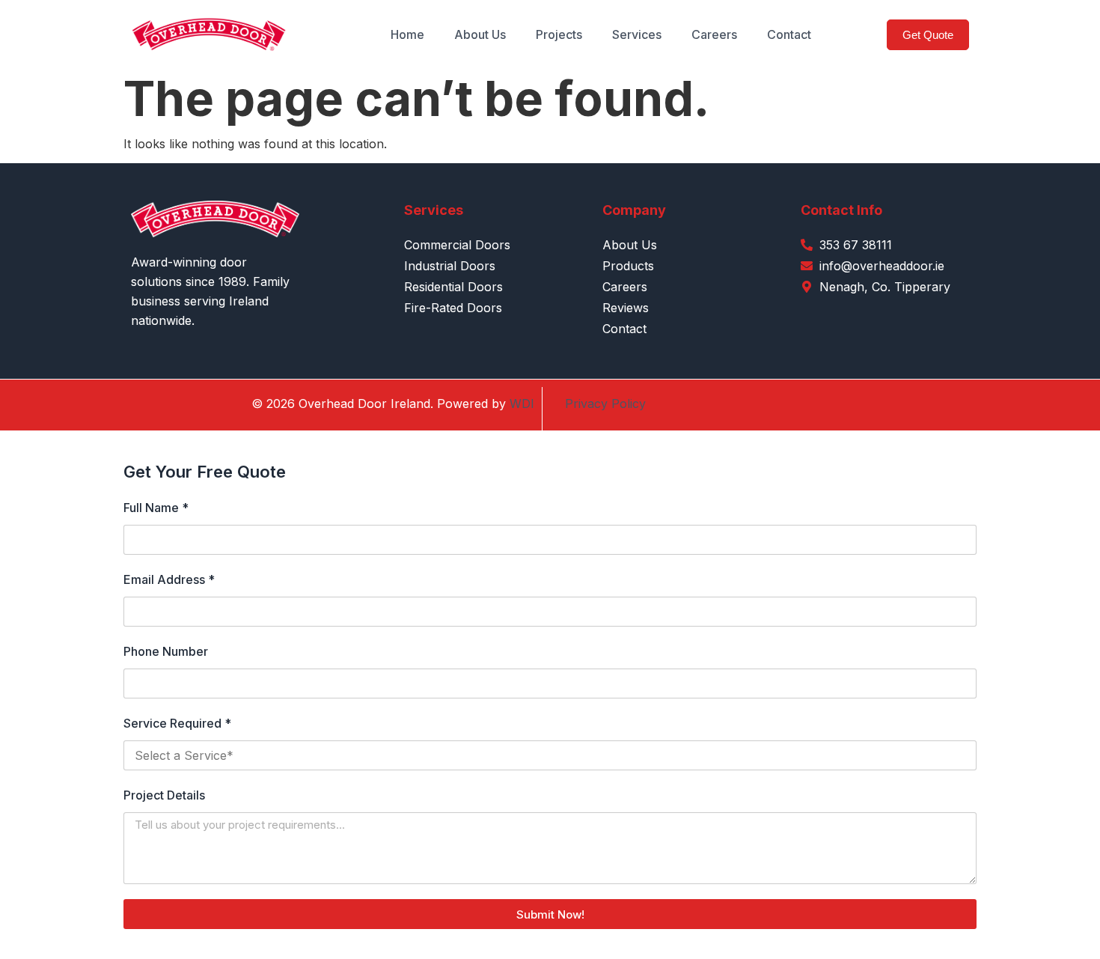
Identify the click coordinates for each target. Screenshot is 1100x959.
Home (407, 34)
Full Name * (156, 507)
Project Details (164, 795)
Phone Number (165, 651)
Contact (789, 34)
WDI (522, 403)
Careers (714, 34)
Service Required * (177, 723)
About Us (480, 34)
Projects (559, 34)
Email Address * (169, 579)
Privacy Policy (605, 403)
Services (636, 34)
